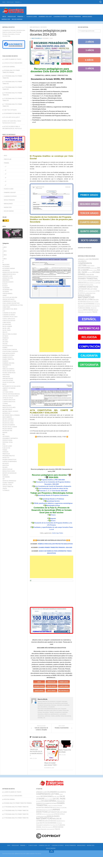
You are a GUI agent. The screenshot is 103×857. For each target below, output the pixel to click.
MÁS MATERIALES (35, 27)
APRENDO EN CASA (7, 278)
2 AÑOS (4, 247)
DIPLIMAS (5, 340)
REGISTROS (5, 465)
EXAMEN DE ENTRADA (8, 355)
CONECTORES (6, 307)
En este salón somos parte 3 (12, 117)
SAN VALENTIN (88, 312)
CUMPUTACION (6, 322)
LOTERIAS (5, 403)
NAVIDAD (4, 432)
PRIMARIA (17, 2)
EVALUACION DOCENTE (8, 353)
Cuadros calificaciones (8, 318)
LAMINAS (4, 390)
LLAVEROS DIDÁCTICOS (8, 399)
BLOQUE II (5, 286)
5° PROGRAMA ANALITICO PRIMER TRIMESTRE (16, 810)
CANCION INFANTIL (7, 293)
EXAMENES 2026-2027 (45, 16)
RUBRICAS (5, 475)
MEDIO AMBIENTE (7, 417)
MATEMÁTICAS (6, 413)
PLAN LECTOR (6, 448)
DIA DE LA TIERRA (93, 270)
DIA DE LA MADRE (7, 326)
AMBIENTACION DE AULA (9, 274)
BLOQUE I (4, 284)
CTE (3, 311)
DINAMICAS (5, 338)
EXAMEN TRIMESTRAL (8, 359)
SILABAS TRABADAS (7, 482)
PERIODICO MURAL (7, 440)
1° (5, 166)
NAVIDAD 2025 (6, 19)
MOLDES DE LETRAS (8, 423)
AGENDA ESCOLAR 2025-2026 (10, 272)
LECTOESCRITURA (84, 289)
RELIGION (4, 467)
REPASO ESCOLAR (7, 469)
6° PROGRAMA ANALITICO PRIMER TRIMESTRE (16, 807)
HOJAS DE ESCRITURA (8, 382)
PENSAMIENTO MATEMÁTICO (10, 438)
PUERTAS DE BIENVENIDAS (9, 461)
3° (5, 174)
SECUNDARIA (6, 477)
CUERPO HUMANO (90, 265)
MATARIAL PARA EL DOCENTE (10, 411)
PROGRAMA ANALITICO (8, 455)
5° (5, 181)
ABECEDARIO (5, 264)
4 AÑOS (4, 255)
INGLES (4, 384)
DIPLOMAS (5, 342)
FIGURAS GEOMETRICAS (8, 372)
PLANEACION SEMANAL (84, 308)
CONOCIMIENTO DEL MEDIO (9, 309)
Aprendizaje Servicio (53, 501)
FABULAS (4, 367)
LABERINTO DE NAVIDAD (8, 388)
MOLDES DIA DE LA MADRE (9, 426)
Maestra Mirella (37, 38)
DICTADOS (5, 336)
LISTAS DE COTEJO (7, 398)
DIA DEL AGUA (93, 268)
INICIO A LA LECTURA (95, 282)
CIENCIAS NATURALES (8, 299)
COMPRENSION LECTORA (9, 301)
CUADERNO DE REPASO (60, 16)
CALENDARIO (5, 288)
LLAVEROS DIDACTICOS (8, 401)
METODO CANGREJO (8, 419)
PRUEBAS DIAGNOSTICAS (9, 459)
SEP (3, 479)
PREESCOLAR (10, 2)
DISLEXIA (4, 343)
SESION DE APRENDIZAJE (9, 481)
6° (5, 185)
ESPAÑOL (5, 347)
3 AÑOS (4, 251)
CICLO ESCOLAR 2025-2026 (9, 297)
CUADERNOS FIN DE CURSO (9, 316)
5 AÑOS (4, 259)
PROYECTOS (5, 457)
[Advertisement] (51, 140)
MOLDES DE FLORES (8, 421)
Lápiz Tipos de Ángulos (10, 110)
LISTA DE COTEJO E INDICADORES (13, 63)
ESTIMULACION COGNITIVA (9, 349)
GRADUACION (6, 376)
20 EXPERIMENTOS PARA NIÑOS (12, 113)
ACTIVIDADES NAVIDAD (8, 268)
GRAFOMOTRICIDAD (7, 378)
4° (5, 177)
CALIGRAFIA (5, 291)
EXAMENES (5, 361)
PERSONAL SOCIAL (7, 442)
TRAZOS (4, 488)
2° (5, 170)
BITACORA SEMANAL (9, 66)
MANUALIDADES (87, 16)
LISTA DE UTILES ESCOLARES (10, 396)
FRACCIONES (5, 374)
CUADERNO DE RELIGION (9, 313)
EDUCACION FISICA (7, 345)
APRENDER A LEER (7, 276)
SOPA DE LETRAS (7, 484)
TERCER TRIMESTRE (7, 486)
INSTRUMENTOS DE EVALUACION (11, 386)
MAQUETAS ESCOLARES (9, 407)
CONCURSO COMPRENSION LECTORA (12, 305)
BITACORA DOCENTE (7, 282)
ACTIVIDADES (6, 266)
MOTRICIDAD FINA (7, 430)
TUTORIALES (5, 490)
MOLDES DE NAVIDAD (49, 821)
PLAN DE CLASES (32, 16)
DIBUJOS (4, 332)
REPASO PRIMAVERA (75, 16)
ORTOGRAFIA (5, 436)
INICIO (3, 2)
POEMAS (4, 450)
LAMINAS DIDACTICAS (88, 287)
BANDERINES (5, 280)
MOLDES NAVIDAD (17, 19)
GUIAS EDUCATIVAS (7, 380)
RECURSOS (44, 27)
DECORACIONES (6, 324)
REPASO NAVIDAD (88, 310)
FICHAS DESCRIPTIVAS (8, 371)
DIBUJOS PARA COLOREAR (9, 334)
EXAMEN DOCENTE (7, 357)
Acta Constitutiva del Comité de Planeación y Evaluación (53, 486)
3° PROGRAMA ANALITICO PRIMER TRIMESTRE (16, 818)
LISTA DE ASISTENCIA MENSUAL (11, 394)
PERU (3, 444)
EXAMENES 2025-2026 (8, 363)
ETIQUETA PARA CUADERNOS (10, 351)
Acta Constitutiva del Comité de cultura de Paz (53, 488)
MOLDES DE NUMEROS (8, 425)
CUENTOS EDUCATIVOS (8, 320)
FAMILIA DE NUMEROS (8, 369)
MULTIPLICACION (83, 304)
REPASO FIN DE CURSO (8, 471)
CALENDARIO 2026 (7, 289)
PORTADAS (5, 452)
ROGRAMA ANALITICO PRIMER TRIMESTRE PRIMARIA (18, 803)
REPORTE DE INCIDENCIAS (9, 473)
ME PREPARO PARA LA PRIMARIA (11, 415)
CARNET (4, 295)
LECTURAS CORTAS (7, 392)
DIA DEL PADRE (6, 330)
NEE (3, 434)
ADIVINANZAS (6, 270)
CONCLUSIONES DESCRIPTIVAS (10, 303)
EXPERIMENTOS (6, 365)
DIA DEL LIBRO (6, 328)
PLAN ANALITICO (95, 306)
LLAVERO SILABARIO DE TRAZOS (12, 59)
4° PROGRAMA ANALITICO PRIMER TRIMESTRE (16, 814)
